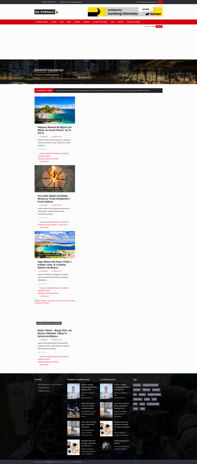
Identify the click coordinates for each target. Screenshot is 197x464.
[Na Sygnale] (50, 11)
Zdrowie (77, 22)
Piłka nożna (137, 399)
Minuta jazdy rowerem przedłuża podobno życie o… (88, 414)
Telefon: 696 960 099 (49, 2)
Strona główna (42, 22)
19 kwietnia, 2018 (56, 136)
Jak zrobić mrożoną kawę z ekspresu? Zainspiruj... (88, 424)
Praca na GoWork (133, 22)
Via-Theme (77, 462)
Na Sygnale (39, 75)
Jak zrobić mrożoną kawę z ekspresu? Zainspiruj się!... (121, 405)
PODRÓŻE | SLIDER (44, 156)
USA (135, 404)
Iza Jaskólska (43, 136)
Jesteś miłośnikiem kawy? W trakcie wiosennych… (120, 414)
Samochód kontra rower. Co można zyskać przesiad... (88, 405)
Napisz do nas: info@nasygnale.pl (71, 2)
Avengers (137, 385)
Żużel (142, 408)
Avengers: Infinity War (151, 385)
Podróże (86, 22)
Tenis (154, 399)
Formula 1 (156, 390)
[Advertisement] (98, 44)
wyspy (142, 404)
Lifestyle (142, 394)
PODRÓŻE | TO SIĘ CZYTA (58, 225)
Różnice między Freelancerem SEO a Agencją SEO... (89, 387)
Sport (61, 22)
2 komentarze (44, 161)
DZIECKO (137, 390)
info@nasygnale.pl (44, 391)
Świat (69, 22)
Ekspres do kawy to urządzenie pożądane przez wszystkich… (88, 451)
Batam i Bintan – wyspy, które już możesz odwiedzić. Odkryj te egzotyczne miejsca (55, 333)
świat (135, 408)
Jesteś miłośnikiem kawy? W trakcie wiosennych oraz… (87, 432)
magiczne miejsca (154, 394)
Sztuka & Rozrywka (100, 22)
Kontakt (121, 22)
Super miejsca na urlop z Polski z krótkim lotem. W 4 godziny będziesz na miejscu (55, 264)
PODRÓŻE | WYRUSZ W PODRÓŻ (48, 159)
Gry (135, 394)
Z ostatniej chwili (153, 404)
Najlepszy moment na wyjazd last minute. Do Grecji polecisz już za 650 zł (55, 130)
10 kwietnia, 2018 (56, 339)
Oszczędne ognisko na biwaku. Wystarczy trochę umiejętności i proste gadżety (54, 198)
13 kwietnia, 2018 (56, 271)
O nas (112, 22)
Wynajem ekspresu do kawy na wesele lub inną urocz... (88, 443)
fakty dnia (146, 390)
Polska (53, 22)
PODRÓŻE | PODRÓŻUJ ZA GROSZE (49, 120)
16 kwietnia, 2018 (56, 205)
